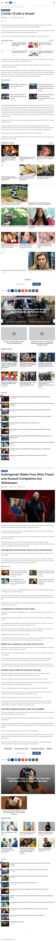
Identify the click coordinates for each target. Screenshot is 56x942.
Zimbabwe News (9, 7)
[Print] (36, 290)
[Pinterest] (22, 290)
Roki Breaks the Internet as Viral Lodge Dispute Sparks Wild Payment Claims (30, 429)
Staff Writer (4, 17)
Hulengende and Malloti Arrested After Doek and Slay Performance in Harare (30, 416)
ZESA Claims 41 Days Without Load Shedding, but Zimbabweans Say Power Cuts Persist (46, 384)
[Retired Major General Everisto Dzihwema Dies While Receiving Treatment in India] (33, 96)
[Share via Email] (33, 290)
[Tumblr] (19, 290)
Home (3, 7)
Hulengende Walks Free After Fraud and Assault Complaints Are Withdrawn (30, 397)
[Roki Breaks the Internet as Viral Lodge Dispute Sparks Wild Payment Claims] (5, 431)
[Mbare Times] (10, 2)
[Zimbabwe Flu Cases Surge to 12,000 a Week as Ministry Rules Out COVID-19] (5, 412)
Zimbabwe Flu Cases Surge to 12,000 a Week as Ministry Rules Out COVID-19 (30, 410)
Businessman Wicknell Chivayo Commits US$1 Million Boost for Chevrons (9, 383)
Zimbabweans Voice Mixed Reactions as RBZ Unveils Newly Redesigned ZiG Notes (46, 365)
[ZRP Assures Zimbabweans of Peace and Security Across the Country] (5, 96)
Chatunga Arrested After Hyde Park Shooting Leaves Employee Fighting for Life (28, 383)
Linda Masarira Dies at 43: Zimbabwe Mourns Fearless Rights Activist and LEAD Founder (28, 312)
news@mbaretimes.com (9, 939)
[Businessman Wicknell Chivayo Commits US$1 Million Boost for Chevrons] (9, 376)
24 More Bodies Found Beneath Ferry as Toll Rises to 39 (24, 423)
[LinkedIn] (15, 290)
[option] (28, 310)
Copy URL (36, 284)
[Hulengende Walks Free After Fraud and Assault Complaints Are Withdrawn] (5, 399)
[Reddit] (26, 290)
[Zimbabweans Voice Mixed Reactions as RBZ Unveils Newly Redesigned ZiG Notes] (46, 357)
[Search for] (54, 3)
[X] (12, 290)
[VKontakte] (29, 290)
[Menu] (2, 3)
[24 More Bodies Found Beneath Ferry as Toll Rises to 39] (5, 86)
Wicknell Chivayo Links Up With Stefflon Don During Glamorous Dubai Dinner (30, 449)
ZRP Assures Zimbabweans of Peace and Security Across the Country (18, 96)
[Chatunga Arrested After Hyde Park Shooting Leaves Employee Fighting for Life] (28, 376)
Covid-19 (28, 279)
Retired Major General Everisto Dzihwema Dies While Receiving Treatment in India (46, 96)
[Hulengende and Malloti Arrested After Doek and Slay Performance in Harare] (5, 418)
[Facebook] (8, 290)
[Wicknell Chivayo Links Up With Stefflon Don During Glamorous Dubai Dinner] (5, 451)
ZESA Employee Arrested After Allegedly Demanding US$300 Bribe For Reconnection (28, 365)
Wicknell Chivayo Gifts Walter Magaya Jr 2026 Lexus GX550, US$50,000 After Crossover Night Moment (9, 365)
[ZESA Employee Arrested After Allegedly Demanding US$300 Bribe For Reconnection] (28, 357)
